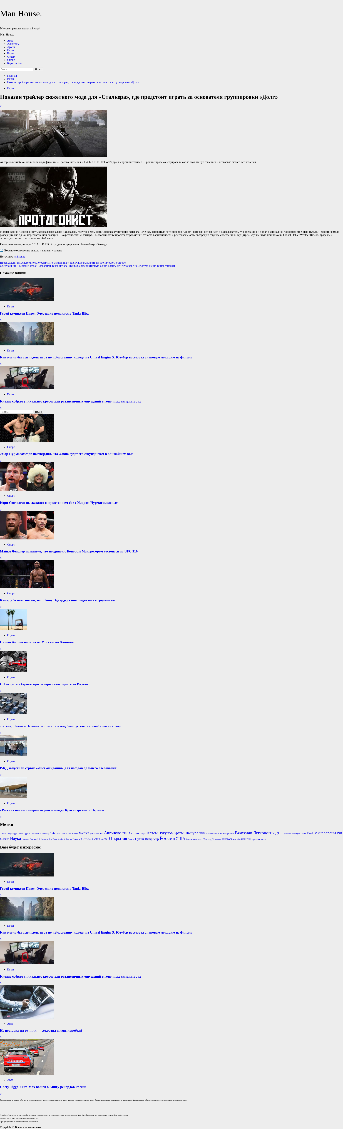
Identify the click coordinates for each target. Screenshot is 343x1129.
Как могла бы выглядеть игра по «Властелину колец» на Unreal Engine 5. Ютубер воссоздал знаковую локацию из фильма (96, 357)
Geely (46, 834)
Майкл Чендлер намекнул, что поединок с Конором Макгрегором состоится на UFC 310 (69, 551)
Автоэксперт (137, 833)
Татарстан (216, 839)
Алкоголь (13, 43)
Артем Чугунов (160, 833)
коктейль (236, 839)
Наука (10, 53)
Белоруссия (211, 833)
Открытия (118, 838)
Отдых (11, 56)
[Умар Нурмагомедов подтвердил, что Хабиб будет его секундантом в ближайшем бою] (27, 440)
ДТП (278, 833)
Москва (4, 839)
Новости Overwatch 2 (31, 839)
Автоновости (116, 832)
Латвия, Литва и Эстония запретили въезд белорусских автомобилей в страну (60, 726)
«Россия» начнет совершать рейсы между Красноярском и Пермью (52, 810)
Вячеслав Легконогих (255, 832)
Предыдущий (63, 262)
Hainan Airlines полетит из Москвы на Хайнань (37, 642)
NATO (83, 833)
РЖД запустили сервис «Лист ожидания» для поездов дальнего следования (58, 768)
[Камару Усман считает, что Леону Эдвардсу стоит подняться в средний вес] (27, 587)
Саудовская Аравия (194, 839)
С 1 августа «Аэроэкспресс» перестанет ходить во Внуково (45, 684)
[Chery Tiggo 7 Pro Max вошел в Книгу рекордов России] (27, 1073)
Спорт (11, 59)
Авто (10, 40)
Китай (310, 833)
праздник (256, 839)
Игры (10, 50)
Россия (167, 838)
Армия (11, 47)
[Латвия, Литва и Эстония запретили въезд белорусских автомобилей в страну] (13, 713)
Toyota (91, 833)
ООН (105, 839)
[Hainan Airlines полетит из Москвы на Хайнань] (13, 629)
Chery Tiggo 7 (24, 834)
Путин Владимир (147, 839)
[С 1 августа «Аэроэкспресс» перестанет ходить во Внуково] (13, 671)
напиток (246, 839)
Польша (131, 839)
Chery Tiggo (12, 834)
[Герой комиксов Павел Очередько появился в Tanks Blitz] (27, 300)
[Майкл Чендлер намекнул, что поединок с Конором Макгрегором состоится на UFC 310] (27, 538)
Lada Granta (61, 833)
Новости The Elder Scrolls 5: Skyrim (56, 839)
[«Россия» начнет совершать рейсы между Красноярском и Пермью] (13, 797)
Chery (3, 833)
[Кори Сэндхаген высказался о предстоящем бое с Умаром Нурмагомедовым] (27, 489)
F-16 (41, 833)
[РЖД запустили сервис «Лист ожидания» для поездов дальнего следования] (13, 755)
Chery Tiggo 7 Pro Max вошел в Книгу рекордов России (43, 1087)
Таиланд (207, 839)
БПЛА (202, 833)
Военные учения (225, 833)
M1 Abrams (73, 833)
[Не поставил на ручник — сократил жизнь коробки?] (27, 1017)
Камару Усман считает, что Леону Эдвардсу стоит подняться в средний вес (58, 600)
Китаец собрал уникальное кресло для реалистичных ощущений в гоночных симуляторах (70, 401)
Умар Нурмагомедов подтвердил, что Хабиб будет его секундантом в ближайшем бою (66, 454)
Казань (303, 834)
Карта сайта (14, 63)
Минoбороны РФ (328, 833)
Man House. (21, 13)
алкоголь (227, 838)
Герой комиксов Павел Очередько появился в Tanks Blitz (44, 313)
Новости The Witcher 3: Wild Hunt (88, 839)
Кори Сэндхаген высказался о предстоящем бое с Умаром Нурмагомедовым (59, 502)
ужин (263, 839)
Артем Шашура (185, 833)
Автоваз (99, 833)
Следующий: (87, 265)
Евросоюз (286, 834)
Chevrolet (35, 834)
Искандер (296, 834)
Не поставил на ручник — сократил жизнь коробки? (41, 1030)
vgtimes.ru (19, 256)
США (180, 838)
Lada (52, 833)
